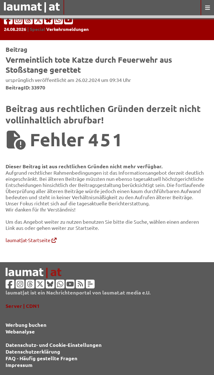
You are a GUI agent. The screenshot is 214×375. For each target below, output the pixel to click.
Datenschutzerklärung (33, 351)
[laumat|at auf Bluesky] (49, 22)
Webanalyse (20, 331)
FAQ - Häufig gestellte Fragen (41, 358)
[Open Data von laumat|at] (90, 286)
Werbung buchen (26, 325)
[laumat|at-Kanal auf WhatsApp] (59, 22)
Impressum (19, 365)
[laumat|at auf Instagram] (19, 22)
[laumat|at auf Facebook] (9, 22)
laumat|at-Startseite (29, 240)
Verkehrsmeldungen (67, 29)
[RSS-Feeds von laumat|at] (80, 286)
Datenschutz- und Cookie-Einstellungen (54, 345)
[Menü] (207, 7)
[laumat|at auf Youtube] (68, 22)
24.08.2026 (15, 29)
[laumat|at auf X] (39, 22)
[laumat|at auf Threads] (29, 22)
